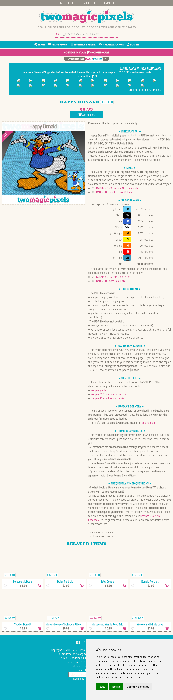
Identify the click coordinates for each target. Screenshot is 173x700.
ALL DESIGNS (59, 44)
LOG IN (134, 44)
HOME (61, 3)
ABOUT (87, 3)
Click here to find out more (144, 90)
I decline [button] (116, 686)
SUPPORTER (74, 3)
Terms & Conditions (71, 658)
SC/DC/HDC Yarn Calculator (110, 281)
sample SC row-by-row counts (108, 398)
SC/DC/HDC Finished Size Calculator (115, 192)
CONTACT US (109, 3)
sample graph (98, 390)
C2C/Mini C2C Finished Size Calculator (117, 188)
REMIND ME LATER (128, 68)
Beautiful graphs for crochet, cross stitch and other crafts (86, 27)
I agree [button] (102, 686)
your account (149, 423)
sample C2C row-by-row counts (108, 394)
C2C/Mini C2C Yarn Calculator (113, 277)
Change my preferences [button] (138, 686)
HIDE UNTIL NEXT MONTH (150, 68)
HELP (96, 3)
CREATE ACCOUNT (113, 44)
